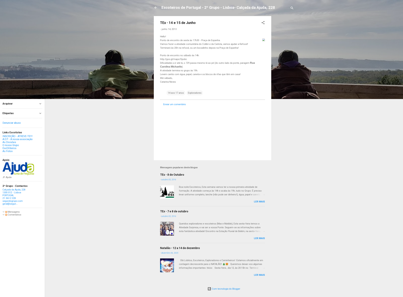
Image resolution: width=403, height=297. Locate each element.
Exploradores (195, 92)
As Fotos (8, 151)
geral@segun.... (10, 203)
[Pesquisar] (292, 8)
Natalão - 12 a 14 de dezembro (180, 248)
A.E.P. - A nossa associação (18, 139)
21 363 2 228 (9, 198)
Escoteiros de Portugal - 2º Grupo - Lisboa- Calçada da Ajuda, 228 (218, 7)
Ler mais (259, 201)
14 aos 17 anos (176, 92)
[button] (263, 23)
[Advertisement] (284, 63)
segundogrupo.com (13, 201)
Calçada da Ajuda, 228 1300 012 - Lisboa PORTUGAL (14, 192)
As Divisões (9, 142)
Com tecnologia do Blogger (225, 288)
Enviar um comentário (174, 104)
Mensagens (13, 211)
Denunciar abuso (12, 122)
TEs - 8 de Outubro (172, 174)
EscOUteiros (9, 148)
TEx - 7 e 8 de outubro (174, 211)
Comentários (14, 214)
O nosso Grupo (11, 145)
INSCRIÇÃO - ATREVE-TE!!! (18, 136)
